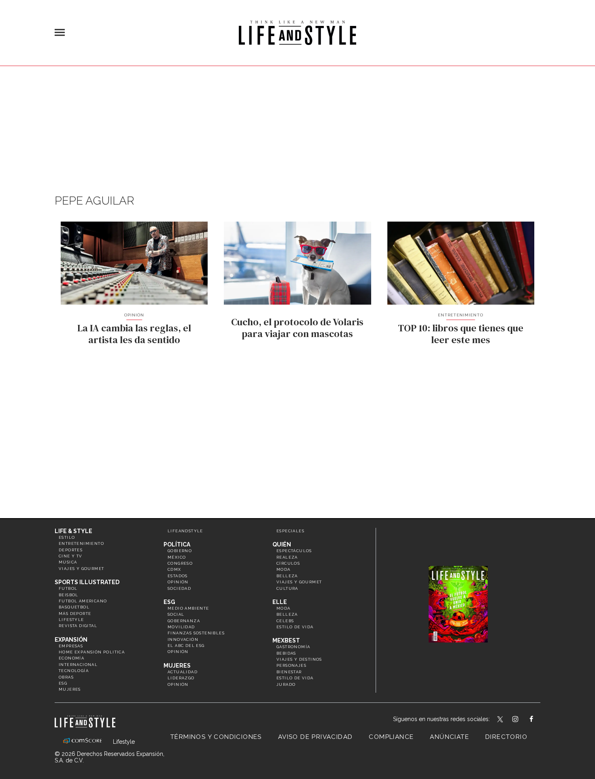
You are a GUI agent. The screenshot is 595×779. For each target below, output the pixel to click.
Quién (281, 544)
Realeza (287, 557)
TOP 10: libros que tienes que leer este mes (460, 333)
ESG (63, 683)
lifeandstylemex (522, 720)
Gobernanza (184, 621)
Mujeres (70, 689)
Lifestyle (71, 619)
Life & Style (73, 531)
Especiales (290, 531)
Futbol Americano (83, 601)
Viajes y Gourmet (81, 568)
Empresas (71, 646)
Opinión (134, 315)
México (177, 557)
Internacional (78, 664)
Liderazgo (181, 678)
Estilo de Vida (295, 678)
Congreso (180, 563)
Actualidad (183, 672)
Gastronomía (293, 647)
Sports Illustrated (87, 582)
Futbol (68, 588)
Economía (71, 658)
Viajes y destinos (299, 659)
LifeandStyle (185, 531)
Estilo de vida (295, 627)
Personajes (291, 665)
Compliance (391, 737)
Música (68, 562)
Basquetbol (74, 607)
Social (176, 614)
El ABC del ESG (186, 645)
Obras (66, 677)
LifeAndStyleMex (538, 720)
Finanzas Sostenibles (196, 633)
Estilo (67, 537)
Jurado (285, 684)
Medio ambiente (188, 608)
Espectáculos (294, 551)
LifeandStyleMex (501, 720)
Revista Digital (78, 625)
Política (177, 544)
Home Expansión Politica (92, 652)
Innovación (183, 639)
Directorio (506, 737)
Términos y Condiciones (216, 737)
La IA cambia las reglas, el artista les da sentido (134, 333)
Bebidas (286, 653)
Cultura (287, 588)
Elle (279, 602)
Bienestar (289, 672)
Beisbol (69, 595)
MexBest (286, 640)
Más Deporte (75, 613)
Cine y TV (71, 556)
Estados (178, 576)
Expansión (71, 639)
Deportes (71, 550)
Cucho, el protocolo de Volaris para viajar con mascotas (297, 327)
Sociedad (179, 588)
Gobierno (180, 551)
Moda (283, 569)
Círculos (288, 563)
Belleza (287, 576)
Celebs (285, 621)
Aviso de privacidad (315, 737)
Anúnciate (449, 737)
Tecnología (74, 670)
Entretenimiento (460, 315)
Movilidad (181, 627)
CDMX (174, 569)
